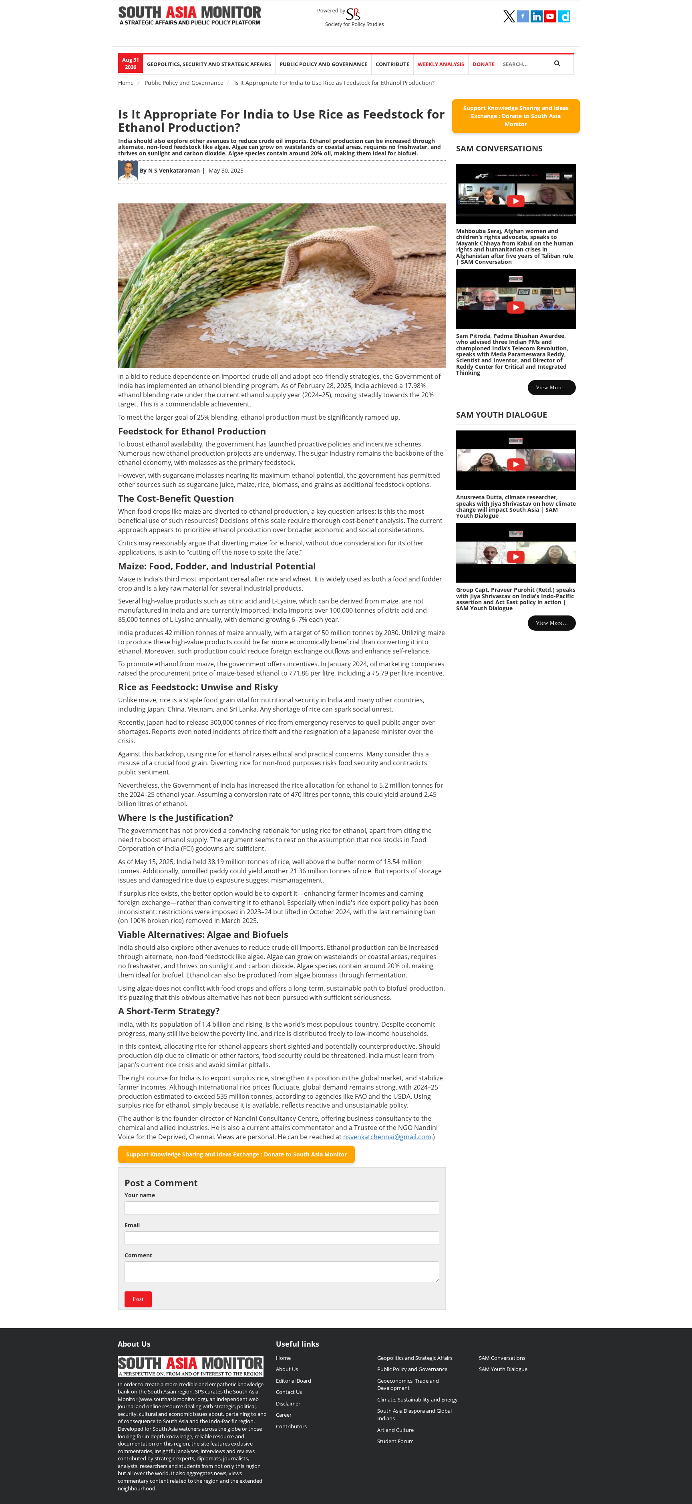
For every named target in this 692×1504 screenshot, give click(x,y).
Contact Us (289, 1391)
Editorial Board (293, 1380)
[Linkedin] (537, 16)
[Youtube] (550, 16)
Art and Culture (395, 1430)
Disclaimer (288, 1403)
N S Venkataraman (174, 170)
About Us (287, 1369)
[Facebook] (523, 16)
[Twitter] (509, 16)
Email (132, 1225)
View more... (552, 387)
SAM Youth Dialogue (501, 414)
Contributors (291, 1426)
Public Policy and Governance (323, 64)
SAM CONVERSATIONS (499, 148)
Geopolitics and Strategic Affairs (415, 1357)
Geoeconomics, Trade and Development (408, 1384)
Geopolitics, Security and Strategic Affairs (209, 64)
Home (126, 82)
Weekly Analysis (441, 64)
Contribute (392, 64)
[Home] (190, 16)
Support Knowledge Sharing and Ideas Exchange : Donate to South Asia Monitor (236, 1154)
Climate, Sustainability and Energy (417, 1399)
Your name (140, 1195)
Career (284, 1414)
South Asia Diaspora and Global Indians (414, 1414)
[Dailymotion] (564, 16)
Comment (138, 1255)
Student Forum (395, 1441)
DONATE (484, 64)
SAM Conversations (502, 1357)
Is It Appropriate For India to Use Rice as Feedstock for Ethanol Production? (281, 120)
